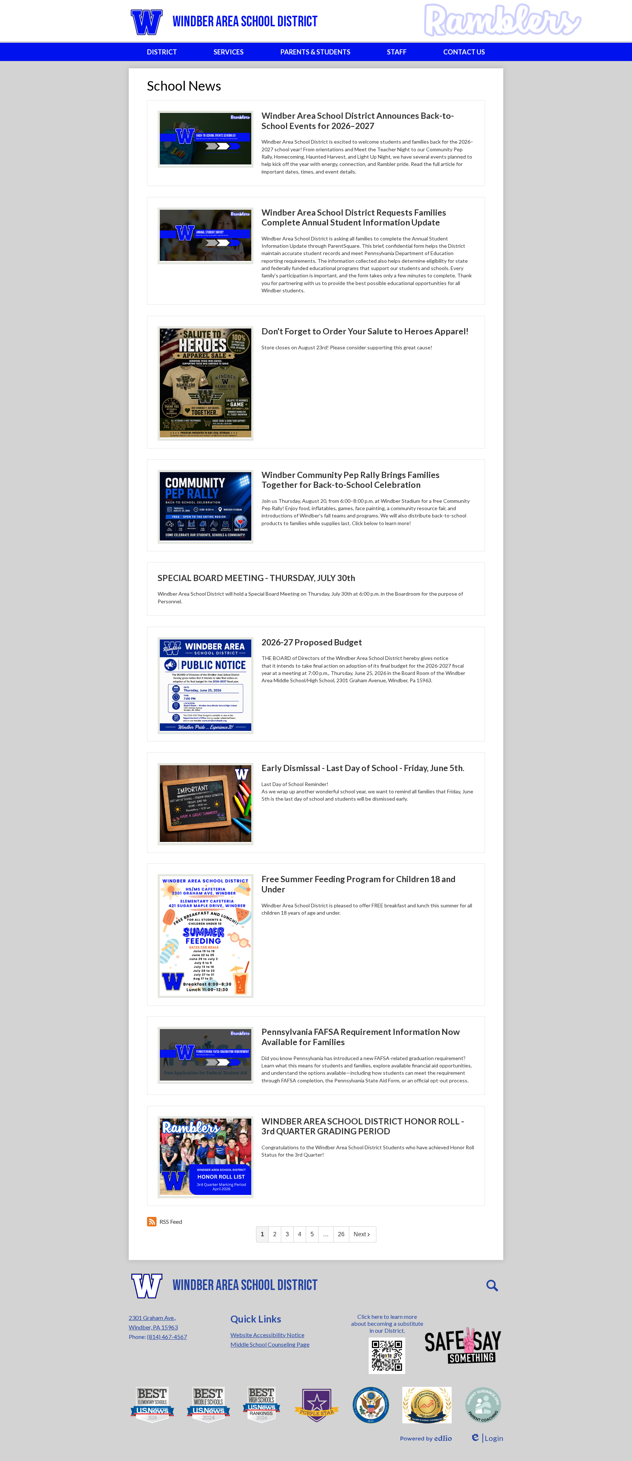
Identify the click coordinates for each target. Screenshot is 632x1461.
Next (360, 1234)
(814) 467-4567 (167, 1336)
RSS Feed (170, 1221)
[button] (162, 52)
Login (486, 1438)
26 (341, 1234)
